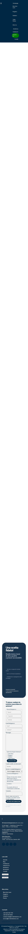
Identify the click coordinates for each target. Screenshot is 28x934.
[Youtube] (14, 844)
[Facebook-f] (3, 844)
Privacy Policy (12, 778)
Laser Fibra (10, 753)
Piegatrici (10, 755)
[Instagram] (7, 844)
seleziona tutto (12, 760)
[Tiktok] (11, 844)
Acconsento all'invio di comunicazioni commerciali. (13, 787)
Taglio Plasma (11, 758)
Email (10, 723)
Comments (8, 791)
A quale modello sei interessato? (13, 763)
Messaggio (8, 732)
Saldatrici (10, 757)
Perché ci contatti (13, 769)
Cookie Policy (5, 877)
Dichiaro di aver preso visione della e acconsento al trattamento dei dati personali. (14, 779)
